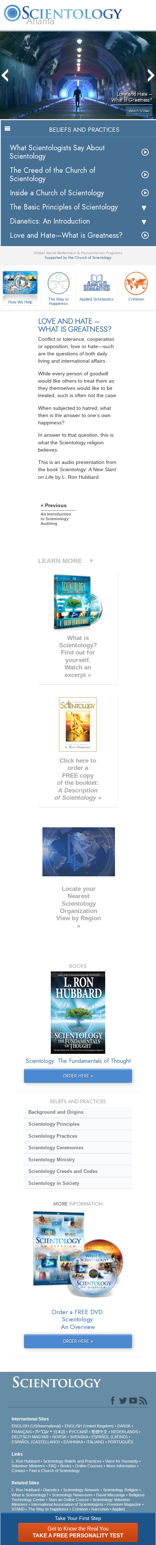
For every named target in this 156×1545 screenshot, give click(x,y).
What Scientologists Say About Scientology (57, 152)
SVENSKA (79, 1437)
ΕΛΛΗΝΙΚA (73, 1442)
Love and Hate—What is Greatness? (66, 235)
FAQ (53, 1466)
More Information (121, 1466)
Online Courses (89, 1466)
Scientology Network (81, 1490)
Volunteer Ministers (28, 1466)
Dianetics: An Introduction (50, 221)
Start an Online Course (69, 1499)
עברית (42, 1431)
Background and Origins (55, 1112)
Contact (18, 1470)
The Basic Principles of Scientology (64, 207)
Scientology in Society (53, 1183)
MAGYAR (40, 1437)
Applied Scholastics (96, 299)
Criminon (136, 299)
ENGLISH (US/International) (36, 1426)
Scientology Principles (53, 1124)
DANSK (124, 1426)
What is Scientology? (30, 1495)
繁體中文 (99, 1432)
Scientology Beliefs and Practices (72, 1461)
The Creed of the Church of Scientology (52, 174)
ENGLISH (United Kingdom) (89, 1426)
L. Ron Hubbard (26, 1461)
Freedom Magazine (124, 1504)
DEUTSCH (21, 1437)
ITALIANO (95, 1442)
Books (65, 1466)
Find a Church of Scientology (54, 1470)
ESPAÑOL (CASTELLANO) (36, 1442)
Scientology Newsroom (72, 1495)
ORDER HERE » (78, 1075)
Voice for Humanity (121, 1461)
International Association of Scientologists (67, 1504)
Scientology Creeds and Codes (63, 1171)
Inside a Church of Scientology (57, 193)
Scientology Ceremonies (55, 1147)
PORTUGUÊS (120, 1442)
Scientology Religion (120, 1490)
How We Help (20, 302)
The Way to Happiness (58, 301)
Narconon (100, 1509)
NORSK (59, 1437)
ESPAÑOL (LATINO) (109, 1437)
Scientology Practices (52, 1136)
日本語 (59, 1432)
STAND (18, 1509)
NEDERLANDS (124, 1432)
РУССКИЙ (78, 1432)
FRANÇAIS (22, 1432)
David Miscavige (110, 1495)
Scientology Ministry (51, 1159)
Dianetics (51, 1490)
